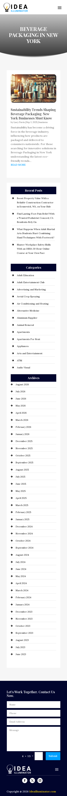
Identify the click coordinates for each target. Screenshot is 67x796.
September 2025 (24, 462)
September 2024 (24, 547)
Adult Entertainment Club (31, 282)
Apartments (23, 332)
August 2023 (22, 640)
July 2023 (20, 647)
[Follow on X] (32, 780)
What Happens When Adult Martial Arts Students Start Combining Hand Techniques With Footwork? (36, 233)
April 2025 (21, 498)
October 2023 (23, 625)
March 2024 (22, 590)
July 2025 (20, 476)
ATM (19, 360)
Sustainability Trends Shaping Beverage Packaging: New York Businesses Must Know (33, 113)
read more (18, 164)
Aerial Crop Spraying (28, 296)
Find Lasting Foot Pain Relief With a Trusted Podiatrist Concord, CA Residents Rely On (35, 218)
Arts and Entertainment (29, 353)
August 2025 (22, 469)
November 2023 (24, 618)
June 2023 (21, 654)
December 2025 (24, 441)
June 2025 (21, 483)
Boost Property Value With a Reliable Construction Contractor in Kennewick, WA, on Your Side (35, 202)
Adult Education (25, 275)
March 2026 (22, 420)
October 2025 (23, 455)
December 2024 (24, 526)
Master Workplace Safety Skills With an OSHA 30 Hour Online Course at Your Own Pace (34, 248)
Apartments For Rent (28, 339)
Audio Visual (23, 367)
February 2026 (23, 427)
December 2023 (24, 611)
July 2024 (20, 562)
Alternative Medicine (28, 310)
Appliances (23, 346)
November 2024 (24, 533)
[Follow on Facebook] (24, 780)
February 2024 (23, 597)
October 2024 (23, 540)
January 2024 (22, 604)
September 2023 (24, 632)
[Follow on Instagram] (40, 780)
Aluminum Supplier (27, 317)
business (43, 122)
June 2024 (21, 569)
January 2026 (22, 434)
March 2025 (22, 505)
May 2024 (21, 576)
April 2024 (21, 583)
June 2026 (21, 398)
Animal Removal (25, 325)
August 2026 (22, 384)
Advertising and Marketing (31, 289)
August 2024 (22, 554)
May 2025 (21, 491)
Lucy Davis (19, 122)
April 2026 (21, 412)
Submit (53, 756)
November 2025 (24, 448)
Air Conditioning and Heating (33, 303)
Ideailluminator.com (42, 791)
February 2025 (23, 512)
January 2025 (22, 519)
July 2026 (20, 391)
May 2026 (21, 405)
